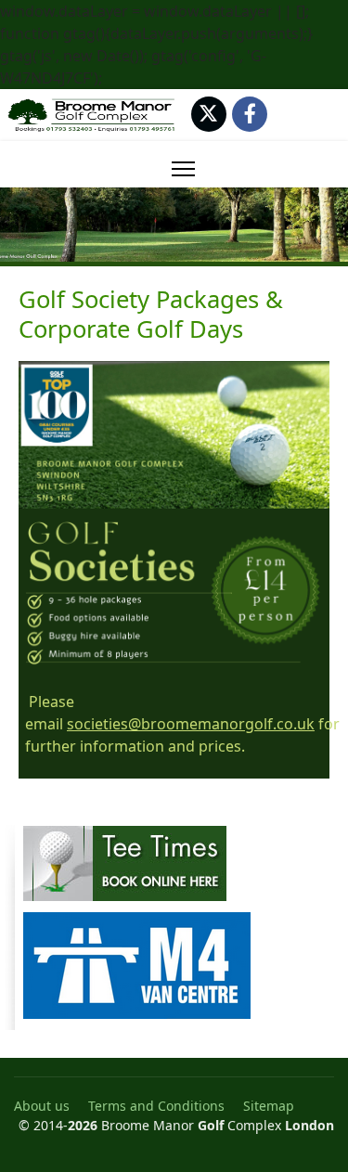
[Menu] (183, 169)
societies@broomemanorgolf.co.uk (191, 724)
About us (42, 1105)
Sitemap (268, 1105)
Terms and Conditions (156, 1105)
